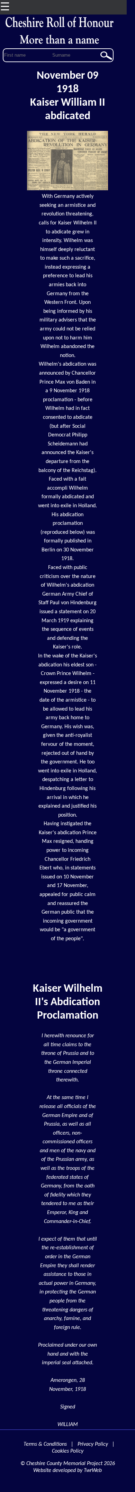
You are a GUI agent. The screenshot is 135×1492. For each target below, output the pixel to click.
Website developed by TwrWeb (67, 1470)
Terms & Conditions (45, 1444)
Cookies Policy (67, 1451)
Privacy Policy (93, 1444)
